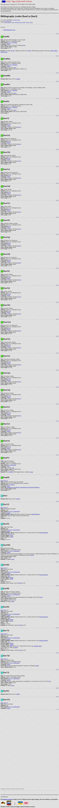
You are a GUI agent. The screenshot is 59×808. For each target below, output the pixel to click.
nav (15, 67)
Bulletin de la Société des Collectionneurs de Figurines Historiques (23, 487)
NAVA (29, 50)
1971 (9, 642)
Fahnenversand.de (7, 799)
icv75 (49, 681)
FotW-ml (11, 472)
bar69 (11, 579)
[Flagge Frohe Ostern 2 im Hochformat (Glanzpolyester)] (14, 802)
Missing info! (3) (4, 633)
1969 (9, 618)
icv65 (32, 555)
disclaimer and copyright (20, 22)
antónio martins (16, 20)
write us (27, 22)
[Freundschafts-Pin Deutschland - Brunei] (3, 802)
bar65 (11, 577)
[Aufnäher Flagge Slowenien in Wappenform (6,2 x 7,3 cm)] (9, 802)
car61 (11, 535)
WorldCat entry (37, 646)
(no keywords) (8, 21)
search (13, 22)
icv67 (41, 597)
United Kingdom (35, 514)
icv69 (37, 665)
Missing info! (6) (4, 480)
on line (12, 50)
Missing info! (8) (4, 702)
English (8, 44)
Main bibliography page (9, 30)
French (8, 486)
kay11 (19, 127)
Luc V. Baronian (13, 42)
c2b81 (17, 694)
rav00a (18, 79)
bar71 (11, 621)
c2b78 (11, 644)
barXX (18, 499)
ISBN (11, 646)
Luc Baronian (12, 465)
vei (13, 467)
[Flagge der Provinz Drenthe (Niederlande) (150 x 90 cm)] (26, 802)
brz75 (20, 583)
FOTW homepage (7, 22)
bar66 (11, 536)
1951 (9, 515)
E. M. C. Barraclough (14, 511)
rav (24, 45)
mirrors (31, 22)
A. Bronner (12, 484)
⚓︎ (56, 33)
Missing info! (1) (4, 507)
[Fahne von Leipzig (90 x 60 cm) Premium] (20, 802)
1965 (9, 534)
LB (10, 124)
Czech (8, 466)
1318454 (15, 647)
